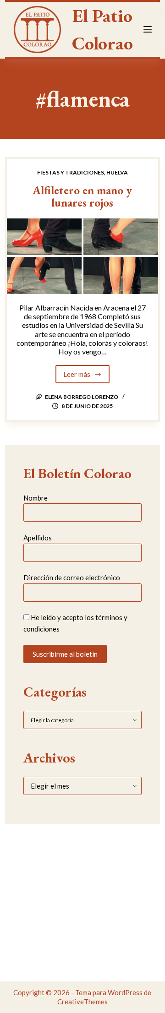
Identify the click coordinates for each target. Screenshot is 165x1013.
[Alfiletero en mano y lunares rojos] (82, 256)
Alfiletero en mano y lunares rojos (82, 196)
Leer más (86, 376)
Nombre (35, 498)
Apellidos (37, 538)
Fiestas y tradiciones (70, 172)
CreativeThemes (82, 1001)
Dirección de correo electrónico (71, 577)
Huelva (117, 172)
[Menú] (147, 29)
